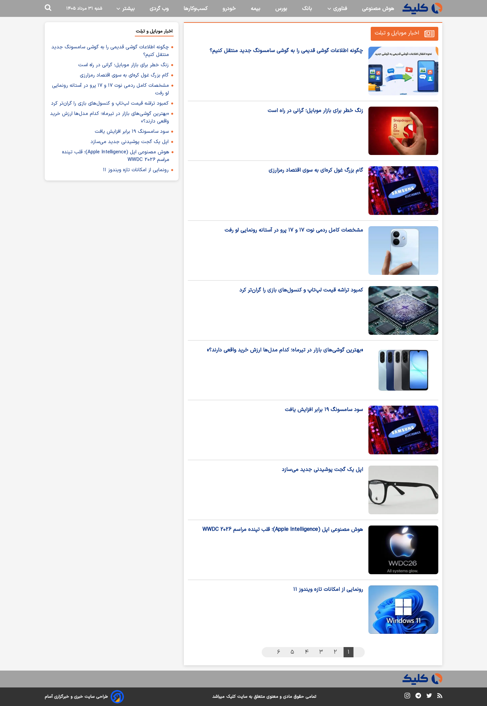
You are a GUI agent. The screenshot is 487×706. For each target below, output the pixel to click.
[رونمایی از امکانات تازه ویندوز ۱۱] (403, 609)
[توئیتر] (429, 697)
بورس (281, 9)
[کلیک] (422, 8)
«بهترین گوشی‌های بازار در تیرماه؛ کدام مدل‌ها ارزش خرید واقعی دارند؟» (285, 350)
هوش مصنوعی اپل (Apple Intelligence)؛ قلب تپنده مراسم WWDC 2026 (282, 529)
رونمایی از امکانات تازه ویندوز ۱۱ (328, 589)
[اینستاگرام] (407, 697)
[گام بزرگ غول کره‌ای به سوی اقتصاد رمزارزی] (403, 190)
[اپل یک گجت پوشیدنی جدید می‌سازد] (403, 490)
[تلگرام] (418, 697)
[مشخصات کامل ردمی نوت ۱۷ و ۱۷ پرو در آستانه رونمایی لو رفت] (403, 250)
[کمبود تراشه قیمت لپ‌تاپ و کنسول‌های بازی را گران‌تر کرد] (403, 310)
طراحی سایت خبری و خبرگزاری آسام (76, 696)
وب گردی (159, 9)
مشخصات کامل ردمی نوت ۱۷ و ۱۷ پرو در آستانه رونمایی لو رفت (294, 230)
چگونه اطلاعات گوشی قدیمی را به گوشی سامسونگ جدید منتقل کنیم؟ (286, 51)
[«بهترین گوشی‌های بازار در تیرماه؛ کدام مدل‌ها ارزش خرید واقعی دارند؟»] (403, 370)
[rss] (439, 697)
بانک (307, 9)
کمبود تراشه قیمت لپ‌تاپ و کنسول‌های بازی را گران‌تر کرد (301, 290)
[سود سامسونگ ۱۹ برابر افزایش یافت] (403, 430)
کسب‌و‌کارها (196, 9)
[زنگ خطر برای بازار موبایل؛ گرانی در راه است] (403, 131)
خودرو (229, 9)
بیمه (255, 9)
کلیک (231, 696)
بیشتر (128, 9)
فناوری (339, 9)
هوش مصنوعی (378, 9)
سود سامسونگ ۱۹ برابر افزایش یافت (324, 410)
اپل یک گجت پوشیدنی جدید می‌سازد (322, 470)
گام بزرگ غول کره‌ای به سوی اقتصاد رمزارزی (316, 170)
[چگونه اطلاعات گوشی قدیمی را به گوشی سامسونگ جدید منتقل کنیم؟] (403, 71)
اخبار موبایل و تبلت (397, 33)
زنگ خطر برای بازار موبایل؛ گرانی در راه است (315, 111)
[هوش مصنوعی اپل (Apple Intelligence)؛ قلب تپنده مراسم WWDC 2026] (403, 550)
